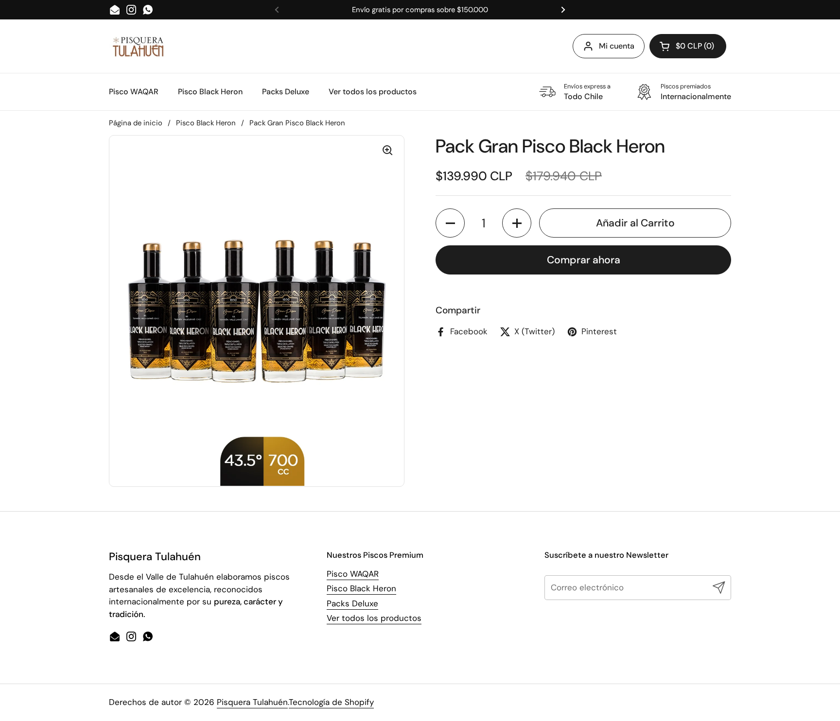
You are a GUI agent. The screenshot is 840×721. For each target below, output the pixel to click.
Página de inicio (135, 123)
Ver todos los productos (374, 618)
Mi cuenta (616, 46)
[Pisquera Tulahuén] (138, 46)
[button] (450, 223)
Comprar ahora (583, 260)
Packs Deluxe (352, 603)
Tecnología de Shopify (331, 702)
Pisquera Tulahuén (252, 702)
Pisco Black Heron (206, 123)
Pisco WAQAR (353, 573)
